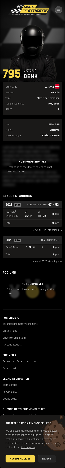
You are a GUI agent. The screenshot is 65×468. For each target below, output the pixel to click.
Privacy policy (10, 392)
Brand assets (10, 368)
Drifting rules (10, 331)
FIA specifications (12, 345)
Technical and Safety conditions (20, 324)
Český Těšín (12, 247)
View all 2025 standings (46, 261)
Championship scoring (15, 338)
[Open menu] (58, 9)
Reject (46, 459)
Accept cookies (20, 459)
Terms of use (10, 385)
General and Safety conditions (19, 361)
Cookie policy (10, 399)
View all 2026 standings (46, 230)
